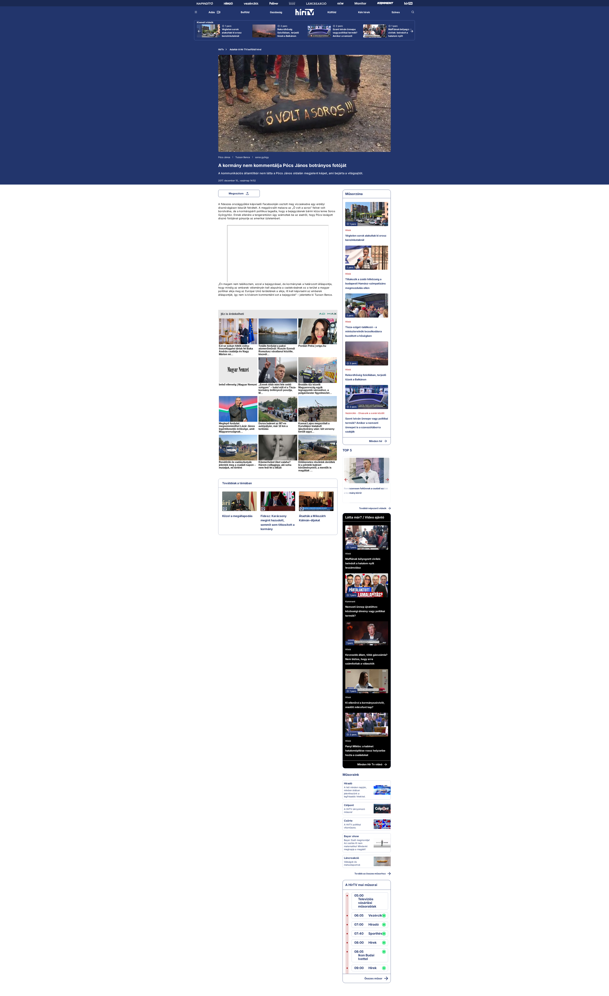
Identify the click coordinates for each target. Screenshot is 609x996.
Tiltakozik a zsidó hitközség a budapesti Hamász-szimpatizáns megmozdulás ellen (365, 284)
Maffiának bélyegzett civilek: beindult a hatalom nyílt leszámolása (400, 34)
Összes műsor (373, 978)
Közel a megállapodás (237, 516)
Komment (350, 601)
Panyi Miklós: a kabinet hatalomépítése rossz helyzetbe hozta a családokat (365, 751)
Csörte (348, 820)
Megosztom (236, 193)
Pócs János (224, 157)
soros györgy (262, 157)
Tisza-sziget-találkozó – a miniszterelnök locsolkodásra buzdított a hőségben (363, 331)
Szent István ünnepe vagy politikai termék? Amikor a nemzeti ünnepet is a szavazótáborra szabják (345, 37)
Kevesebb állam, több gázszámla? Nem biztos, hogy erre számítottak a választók (366, 659)
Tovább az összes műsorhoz (370, 873)
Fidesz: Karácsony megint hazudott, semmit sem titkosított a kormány (278, 522)
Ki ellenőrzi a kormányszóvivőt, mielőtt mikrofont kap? (365, 705)
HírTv (221, 49)
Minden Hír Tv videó (369, 764)
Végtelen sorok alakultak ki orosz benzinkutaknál (232, 32)
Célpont (349, 805)
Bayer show (351, 836)
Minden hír (375, 441)
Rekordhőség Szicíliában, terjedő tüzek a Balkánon (288, 32)
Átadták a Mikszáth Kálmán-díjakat (312, 518)
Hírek (348, 230)
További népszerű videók (372, 508)
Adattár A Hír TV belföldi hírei (245, 49)
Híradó (348, 783)
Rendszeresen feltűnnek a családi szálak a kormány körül (366, 490)
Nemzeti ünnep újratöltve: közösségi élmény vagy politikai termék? (365, 611)
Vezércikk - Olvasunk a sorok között (364, 413)
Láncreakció (351, 857)
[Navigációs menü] (196, 12)
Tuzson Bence (242, 157)
